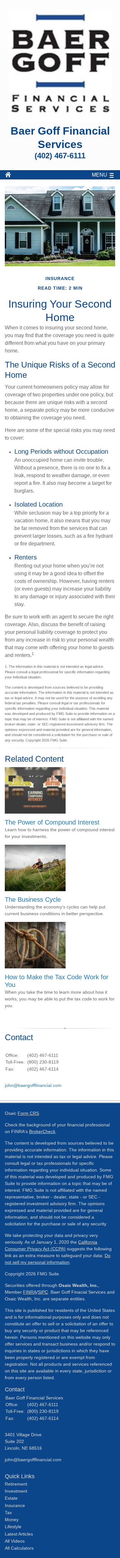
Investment (16, 1491)
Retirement (16, 1484)
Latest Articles (19, 1534)
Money (12, 1519)
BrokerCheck (42, 1131)
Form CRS (28, 1113)
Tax (8, 1512)
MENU (99, 175)
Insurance (15, 1505)
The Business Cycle (33, 899)
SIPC (43, 1292)
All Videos (15, 1541)
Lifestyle (13, 1526)
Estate (11, 1498)
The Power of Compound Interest (52, 822)
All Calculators (19, 1548)
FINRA (29, 1292)
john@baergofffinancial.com (33, 1085)
